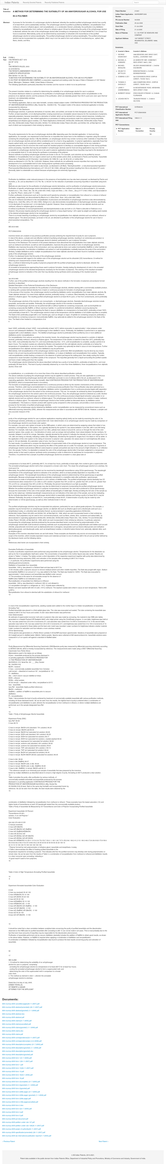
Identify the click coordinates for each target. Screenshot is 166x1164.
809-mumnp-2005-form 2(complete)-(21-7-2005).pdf (21, 1081)
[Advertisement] (55, 50)
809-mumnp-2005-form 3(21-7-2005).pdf (17, 1108)
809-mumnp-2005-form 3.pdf (12, 1112)
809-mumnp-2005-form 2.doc (12, 1105)
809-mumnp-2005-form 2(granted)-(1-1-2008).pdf (20, 1085)
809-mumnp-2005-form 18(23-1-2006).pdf (17, 1075)
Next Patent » (104, 1141)
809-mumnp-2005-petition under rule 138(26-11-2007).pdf (23, 1125)
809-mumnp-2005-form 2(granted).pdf (16, 1088)
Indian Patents (12, 2)
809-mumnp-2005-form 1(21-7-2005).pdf (17, 1058)
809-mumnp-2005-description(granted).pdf (17, 1054)
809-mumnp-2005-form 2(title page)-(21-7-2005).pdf (21, 1092)
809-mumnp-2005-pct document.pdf (15, 1119)
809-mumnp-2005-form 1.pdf (12, 1064)
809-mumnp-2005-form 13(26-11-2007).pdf (17, 1068)
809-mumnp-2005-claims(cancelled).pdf (16, 1024)
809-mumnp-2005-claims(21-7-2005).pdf (17, 1020)
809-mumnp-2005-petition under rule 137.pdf (18, 1122)
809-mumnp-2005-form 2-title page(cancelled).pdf (20, 1102)
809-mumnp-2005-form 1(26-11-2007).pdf (17, 1061)
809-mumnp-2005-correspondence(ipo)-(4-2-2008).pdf (22, 1041)
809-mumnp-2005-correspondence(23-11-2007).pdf (21, 1037)
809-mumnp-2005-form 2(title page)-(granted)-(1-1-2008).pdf (24, 1095)
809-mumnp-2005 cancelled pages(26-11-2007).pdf (20, 1004)
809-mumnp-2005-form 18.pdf (13, 1078)
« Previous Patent (8, 1141)
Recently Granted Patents (32, 2)
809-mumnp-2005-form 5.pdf (12, 1115)
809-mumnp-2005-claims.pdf (12, 1034)
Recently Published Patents (54, 2)
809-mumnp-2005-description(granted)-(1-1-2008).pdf (21, 1048)
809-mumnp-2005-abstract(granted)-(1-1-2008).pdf (20, 1010)
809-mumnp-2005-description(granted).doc (17, 1051)
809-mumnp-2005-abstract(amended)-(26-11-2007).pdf (22, 1007)
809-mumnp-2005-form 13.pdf (13, 1071)
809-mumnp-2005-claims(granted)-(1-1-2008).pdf (20, 1027)
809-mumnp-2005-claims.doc (12, 1031)
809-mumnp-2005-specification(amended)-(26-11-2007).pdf (23, 1132)
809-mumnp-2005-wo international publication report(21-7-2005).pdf (26, 1136)
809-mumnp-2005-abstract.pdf (13, 1017)
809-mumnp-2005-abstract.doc (13, 1014)
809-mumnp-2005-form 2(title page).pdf (16, 1098)
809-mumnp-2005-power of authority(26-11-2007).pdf (21, 1129)
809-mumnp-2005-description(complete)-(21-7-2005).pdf (22, 1044)
